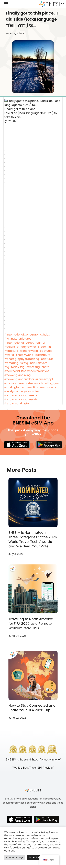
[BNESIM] (33, 790)
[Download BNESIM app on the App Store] (17, 444)
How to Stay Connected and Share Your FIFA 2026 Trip (32, 707)
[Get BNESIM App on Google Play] (46, 819)
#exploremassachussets (21, 399)
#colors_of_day (15, 347)
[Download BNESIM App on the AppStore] (19, 819)
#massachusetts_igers (43, 383)
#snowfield (32, 391)
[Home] (51, 4)
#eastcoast (12, 371)
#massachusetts (15, 383)
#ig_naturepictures (17, 339)
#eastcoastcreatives (35, 371)
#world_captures (40, 351)
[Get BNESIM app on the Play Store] (49, 444)
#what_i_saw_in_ (40, 347)
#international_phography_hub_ (27, 335)
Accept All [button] (34, 857)
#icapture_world (16, 351)
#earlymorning (14, 391)
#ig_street (27, 367)
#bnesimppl (44, 379)
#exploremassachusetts (20, 395)
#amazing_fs (13, 363)
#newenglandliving (17, 375)
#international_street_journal (24, 343)
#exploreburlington (17, 403)
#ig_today (11, 367)
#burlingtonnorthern (18, 387)
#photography (14, 359)
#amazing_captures (39, 359)
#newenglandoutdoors (20, 379)
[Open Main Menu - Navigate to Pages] (6, 3)
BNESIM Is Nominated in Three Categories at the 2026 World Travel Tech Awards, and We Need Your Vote (32, 539)
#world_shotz (13, 355)
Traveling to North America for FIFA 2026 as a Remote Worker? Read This (30, 623)
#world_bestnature (37, 355)
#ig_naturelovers (35, 363)
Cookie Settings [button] (14, 857)
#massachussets (44, 387)
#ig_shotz (42, 367)
